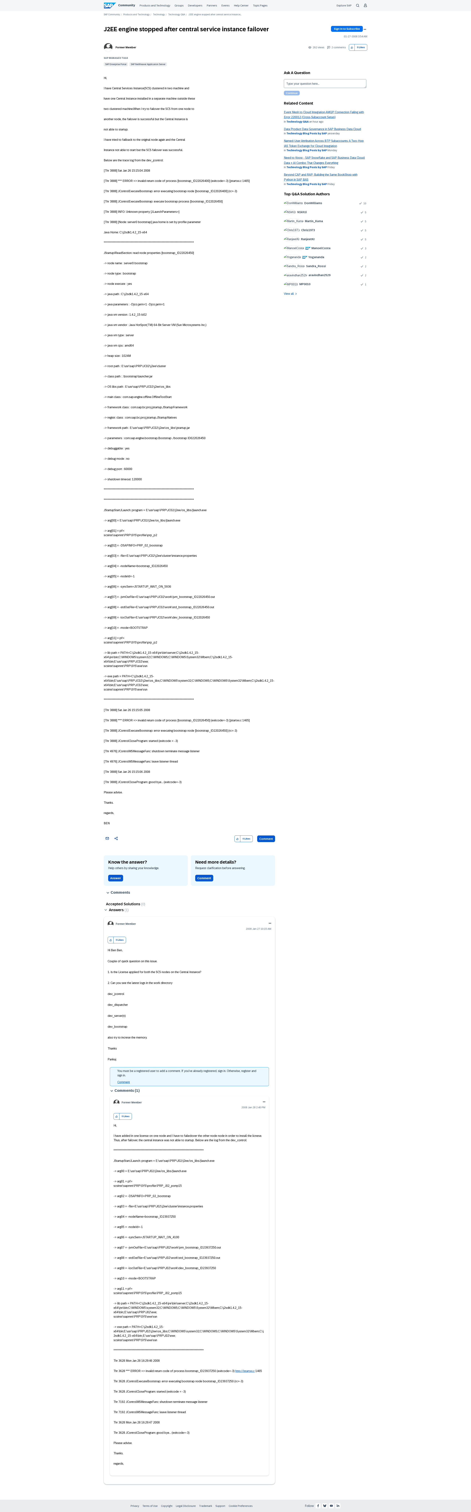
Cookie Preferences (241, 1505)
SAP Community (112, 14)
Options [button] (364, 29)
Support (220, 1505)
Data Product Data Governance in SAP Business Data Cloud (322, 129)
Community (126, 5)
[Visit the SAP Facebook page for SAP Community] (318, 1505)
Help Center (241, 5)
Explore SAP (344, 5)
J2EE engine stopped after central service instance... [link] (214, 14)
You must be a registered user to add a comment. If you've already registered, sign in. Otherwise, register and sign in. (186, 1073)
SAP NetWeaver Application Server (148, 64)
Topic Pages (260, 5)
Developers (195, 5)
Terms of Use (150, 1505)
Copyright (167, 1505)
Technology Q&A (176, 14)
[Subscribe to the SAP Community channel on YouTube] (331, 1505)
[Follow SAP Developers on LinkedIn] (338, 1505)
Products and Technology (155, 5)
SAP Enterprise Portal (115, 64)
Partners (212, 5)
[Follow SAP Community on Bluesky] (324, 1505)
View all (289, 293)
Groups (179, 5)
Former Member (126, 47)
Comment (266, 838)
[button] (352, 47)
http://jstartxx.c (245, 1371)
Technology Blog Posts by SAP (306, 133)
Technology (159, 14)
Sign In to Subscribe (347, 28)
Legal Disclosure (186, 1505)
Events (226, 5)
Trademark (205, 1505)
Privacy (135, 1505)
